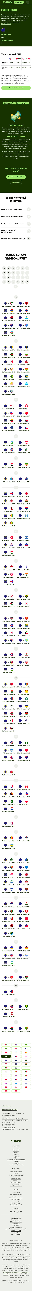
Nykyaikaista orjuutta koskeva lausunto (16, 1229)
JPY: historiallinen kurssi (22, 1118)
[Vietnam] (26, 1087)
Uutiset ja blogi (16, 1192)
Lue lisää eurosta (6, 23)
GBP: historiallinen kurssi (8, 1115)
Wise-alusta (16, 1180)
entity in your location (19, 1282)
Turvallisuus (16, 1150)
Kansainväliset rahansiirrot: (9, 1109)
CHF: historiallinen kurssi (8, 1129)
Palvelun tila (16, 1156)
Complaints (16, 1225)
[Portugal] (26, 1075)
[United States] (16, 1087)
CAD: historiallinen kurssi (8, 1120)
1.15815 (11, 62)
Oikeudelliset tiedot (16, 1218)
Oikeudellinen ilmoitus (16, 1221)
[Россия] (26, 1079)
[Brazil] (26, 1044)
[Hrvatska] (16, 1060)
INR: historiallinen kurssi (22, 1120)
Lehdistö (16, 1152)
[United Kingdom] (26, 1056)
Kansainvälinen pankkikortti (16, 1175)
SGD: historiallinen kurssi (8, 1126)
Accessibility (16, 1163)
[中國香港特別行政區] (16, 1091)
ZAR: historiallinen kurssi (8, 1124)
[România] (16, 1079)
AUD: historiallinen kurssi (17, 1113)
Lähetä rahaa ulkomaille (16, 1171)
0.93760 (24, 62)
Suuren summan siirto (16, 1177)
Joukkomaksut (16, 1184)
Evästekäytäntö (16, 1223)
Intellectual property (16, 1230)
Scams (16, 1232)
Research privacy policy (16, 1194)
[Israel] (16, 1064)
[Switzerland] (16, 1048)
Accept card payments (16, 1185)
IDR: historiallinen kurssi (22, 1129)
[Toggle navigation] (27, 2)
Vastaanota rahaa (16, 1178)
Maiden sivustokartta (15, 1227)
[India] (26, 1064)
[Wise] (8, 2)
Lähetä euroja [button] (16, 182)
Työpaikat (16, 1154)
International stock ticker (16, 1197)
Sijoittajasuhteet (16, 1158)
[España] (26, 1052)
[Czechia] (26, 1048)
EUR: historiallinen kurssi (8, 1118)
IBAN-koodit (16, 1201)
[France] (16, 1056)
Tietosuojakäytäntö (16, 1220)
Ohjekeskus (16, 1161)
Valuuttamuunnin (16, 1196)
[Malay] (16, 1071)
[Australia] (16, 1044)
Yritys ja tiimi (16, 1149)
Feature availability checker (16, 1165)
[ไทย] (26, 1083)
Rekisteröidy (18, 2)
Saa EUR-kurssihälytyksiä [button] (16, 177)
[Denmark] (16, 1052)
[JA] (16, 1068)
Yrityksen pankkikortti (16, 1182)
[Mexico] (26, 1071)
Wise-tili (16, 1173)
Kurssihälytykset (16, 1203)
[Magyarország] (26, 1060)
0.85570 (18, 62)
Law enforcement (16, 1234)
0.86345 (11, 67)
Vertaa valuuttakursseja (16, 88)
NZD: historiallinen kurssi (8, 1122)
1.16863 (18, 67)
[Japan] (26, 1068)
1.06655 (24, 67)
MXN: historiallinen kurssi (8, 1117)
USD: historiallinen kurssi (8, 1127)
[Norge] (16, 1075)
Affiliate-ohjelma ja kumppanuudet (16, 1159)
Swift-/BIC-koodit (16, 1199)
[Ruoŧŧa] (16, 1083)
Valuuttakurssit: (6, 1106)
